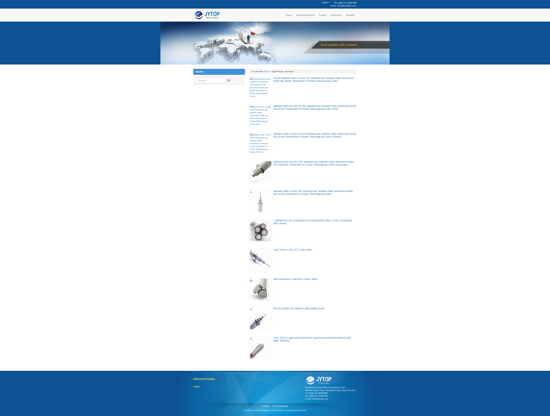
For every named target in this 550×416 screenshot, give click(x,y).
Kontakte (350, 15)
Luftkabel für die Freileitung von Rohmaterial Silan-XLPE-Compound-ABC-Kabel (313, 222)
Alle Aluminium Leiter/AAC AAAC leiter (296, 279)
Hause (289, 15)
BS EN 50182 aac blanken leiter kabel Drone (299, 308)
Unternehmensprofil (305, 15)
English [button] (325, 3)
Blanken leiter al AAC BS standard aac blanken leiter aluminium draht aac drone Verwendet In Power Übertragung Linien (313, 192)
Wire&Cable (291, 410)
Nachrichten (336, 15)
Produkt (322, 15)
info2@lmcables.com (346, 6)
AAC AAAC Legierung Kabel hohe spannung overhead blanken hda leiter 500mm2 (312, 339)
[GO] (229, 80)
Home (267, 71)
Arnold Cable (301, 410)
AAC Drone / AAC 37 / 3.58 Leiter (293, 249)
